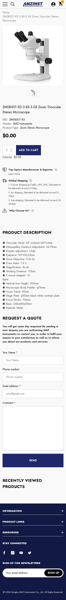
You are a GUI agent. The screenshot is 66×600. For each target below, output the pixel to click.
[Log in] (53, 4)
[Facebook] (4, 553)
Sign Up (53, 573)
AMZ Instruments (22, 124)
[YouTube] (21, 553)
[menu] (5, 4)
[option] (33, 55)
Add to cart (28, 150)
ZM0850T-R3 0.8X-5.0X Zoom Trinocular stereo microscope (32, 110)
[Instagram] (12, 553)
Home (6, 12)
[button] (12, 4)
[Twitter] (29, 553)
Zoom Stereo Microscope (34, 128)
